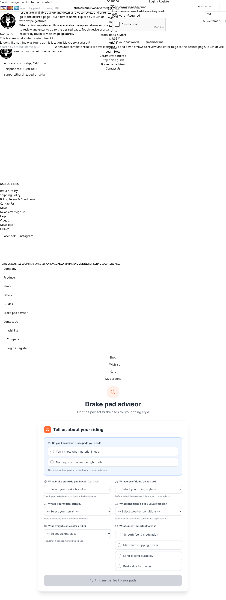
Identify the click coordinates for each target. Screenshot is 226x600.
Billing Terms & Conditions (17, 199)
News (3, 208)
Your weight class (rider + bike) (67, 525)
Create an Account (133, 7)
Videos (4, 220)
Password (126, 15)
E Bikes (4, 229)
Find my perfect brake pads (115, 580)
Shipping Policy (10, 195)
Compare (13, 339)
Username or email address (138, 11)
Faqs (3, 216)
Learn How (113, 51)
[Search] (106, 21)
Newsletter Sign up (12, 212)
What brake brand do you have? (73, 481)
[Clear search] (99, 21)
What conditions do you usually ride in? (143, 503)
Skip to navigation (12, 2)
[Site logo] (8, 21)
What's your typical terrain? (64, 503)
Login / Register (17, 348)
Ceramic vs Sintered (113, 56)
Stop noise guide (113, 60)
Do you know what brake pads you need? (76, 442)
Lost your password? (126, 42)
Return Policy (9, 191)
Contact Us (7, 203)
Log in (116, 38)
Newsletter (7, 225)
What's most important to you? (137, 525)
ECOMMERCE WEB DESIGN (36, 263)
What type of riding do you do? (137, 481)
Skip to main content (38, 2)
